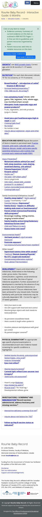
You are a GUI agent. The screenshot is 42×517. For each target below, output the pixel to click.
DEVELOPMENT (9, 269)
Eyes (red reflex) (11, 363)
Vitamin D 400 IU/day (16, 86)
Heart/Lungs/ (13, 382)
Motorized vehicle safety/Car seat (19, 161)
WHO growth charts (23, 64)
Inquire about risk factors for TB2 (18, 416)
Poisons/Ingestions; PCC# (16, 169)
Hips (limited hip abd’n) (14, 385)
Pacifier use (8, 174)
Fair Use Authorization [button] (9, 470)
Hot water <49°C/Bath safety (15, 177)
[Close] (38, 29)
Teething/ (19, 254)
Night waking (30, 198)
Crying (7, 200)
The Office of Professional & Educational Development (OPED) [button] (25, 512)
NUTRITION (7, 75)
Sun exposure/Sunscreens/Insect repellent (22, 245)
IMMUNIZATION (9, 400)
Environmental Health (11, 234)
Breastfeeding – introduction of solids (21, 83)
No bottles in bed (11, 128)
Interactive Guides (14, 19)
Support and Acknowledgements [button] (12, 473)
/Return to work (15, 226)
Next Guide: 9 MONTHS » (25, 57)
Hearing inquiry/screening (14, 369)
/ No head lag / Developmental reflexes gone (16, 388)
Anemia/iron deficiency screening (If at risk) (20, 410)
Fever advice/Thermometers (16, 262)
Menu (35, 3)
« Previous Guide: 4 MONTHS (15, 54)
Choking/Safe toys (12, 189)
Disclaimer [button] (5, 468)
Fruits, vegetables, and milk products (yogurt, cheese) (19, 110)
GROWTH (6, 64)
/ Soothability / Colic (15, 200)
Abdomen (19, 382)
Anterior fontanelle (12, 360)
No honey (8, 126)
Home (3, 19)
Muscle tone (9, 387)
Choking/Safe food (12, 123)
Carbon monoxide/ (18, 187)
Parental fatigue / (16, 203)
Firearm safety (11, 171)
